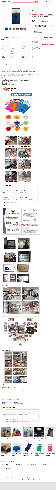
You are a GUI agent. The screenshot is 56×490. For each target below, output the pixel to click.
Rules (54, 4)
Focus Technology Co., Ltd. (23, 486)
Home (1, 5)
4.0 (45, 38)
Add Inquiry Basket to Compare (16, 31)
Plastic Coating (9, 473)
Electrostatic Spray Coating (47, 477)
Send (7, 421)
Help (40, 4)
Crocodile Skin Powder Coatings (32, 464)
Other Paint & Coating (13, 5)
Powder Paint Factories (12, 477)
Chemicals (4, 5)
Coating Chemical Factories (20, 477)
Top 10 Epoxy (30, 479)
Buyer (36, 4)
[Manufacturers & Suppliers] (5, 2)
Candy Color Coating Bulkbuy (37, 479)
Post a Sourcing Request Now (23, 421)
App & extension (45, 4)
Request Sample (46, 16)
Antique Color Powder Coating (45, 464)
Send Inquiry (38, 14)
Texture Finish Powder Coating (18, 464)
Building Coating (3, 473)
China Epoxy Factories (4, 477)
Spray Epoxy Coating (4, 479)
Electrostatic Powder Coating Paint (12, 479)
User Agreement (32, 486)
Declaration (36, 486)
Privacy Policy (40, 486)
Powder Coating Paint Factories (29, 477)
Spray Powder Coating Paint (38, 477)
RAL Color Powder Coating (4, 464)
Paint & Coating (8, 5)
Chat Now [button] (50, 14)
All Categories (3, 4)
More (1, 481)
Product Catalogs (12, 461)
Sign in (54, 2)
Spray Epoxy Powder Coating (22, 479)
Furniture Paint (15, 473)
